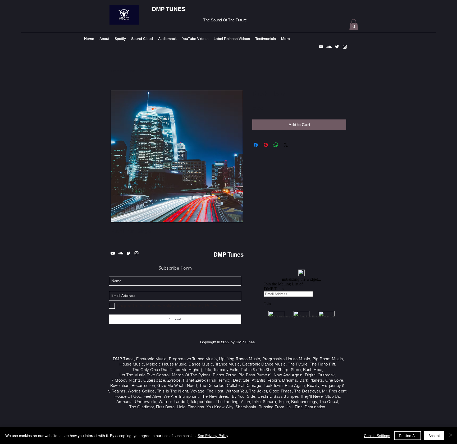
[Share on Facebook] (256, 145)
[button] (353, 24)
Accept (434, 435)
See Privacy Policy (213, 435)
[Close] (450, 435)
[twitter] (337, 46)
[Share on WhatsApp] (276, 145)
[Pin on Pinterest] (266, 145)
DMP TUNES (169, 9)
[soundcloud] (329, 46)
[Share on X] (286, 145)
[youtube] (321, 46)
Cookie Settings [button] (377, 435)
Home (116, 70)
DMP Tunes (228, 254)
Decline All (407, 435)
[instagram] (345, 46)
